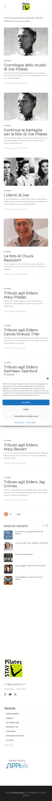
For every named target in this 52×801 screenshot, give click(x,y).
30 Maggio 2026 (22, 83)
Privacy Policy (31, 422)
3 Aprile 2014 (20, 426)
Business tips (12, 727)
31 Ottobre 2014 (22, 274)
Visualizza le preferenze (26, 416)
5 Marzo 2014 (21, 463)
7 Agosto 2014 (21, 311)
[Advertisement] (26, 613)
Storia (7, 61)
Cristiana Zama (9, 83)
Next (19, 514)
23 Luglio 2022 (21, 209)
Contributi (11, 731)
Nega (26, 409)
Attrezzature (12, 723)
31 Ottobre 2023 (22, 148)
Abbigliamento (12, 714)
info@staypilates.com (15, 684)
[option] (26, 558)
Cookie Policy (19, 422)
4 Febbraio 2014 (22, 500)
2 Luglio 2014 (21, 348)
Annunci (9, 718)
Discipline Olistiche (15, 736)
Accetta (26, 402)
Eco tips (10, 740)
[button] (47, 378)
